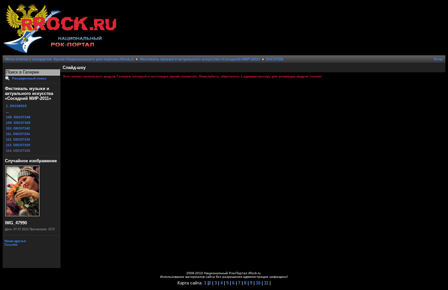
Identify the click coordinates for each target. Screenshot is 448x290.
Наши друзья (15, 241)
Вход (438, 59)
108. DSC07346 (18, 117)
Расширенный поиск (29, 78)
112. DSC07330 (18, 139)
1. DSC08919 (16, 106)
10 (257, 282)
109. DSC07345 (18, 122)
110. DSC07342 (18, 128)
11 (265, 282)
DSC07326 (274, 59)
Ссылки (10, 244)
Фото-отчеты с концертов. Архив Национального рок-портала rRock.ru (69, 59)
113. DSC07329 (18, 145)
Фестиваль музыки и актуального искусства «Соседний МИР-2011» (200, 59)
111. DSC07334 (18, 134)
